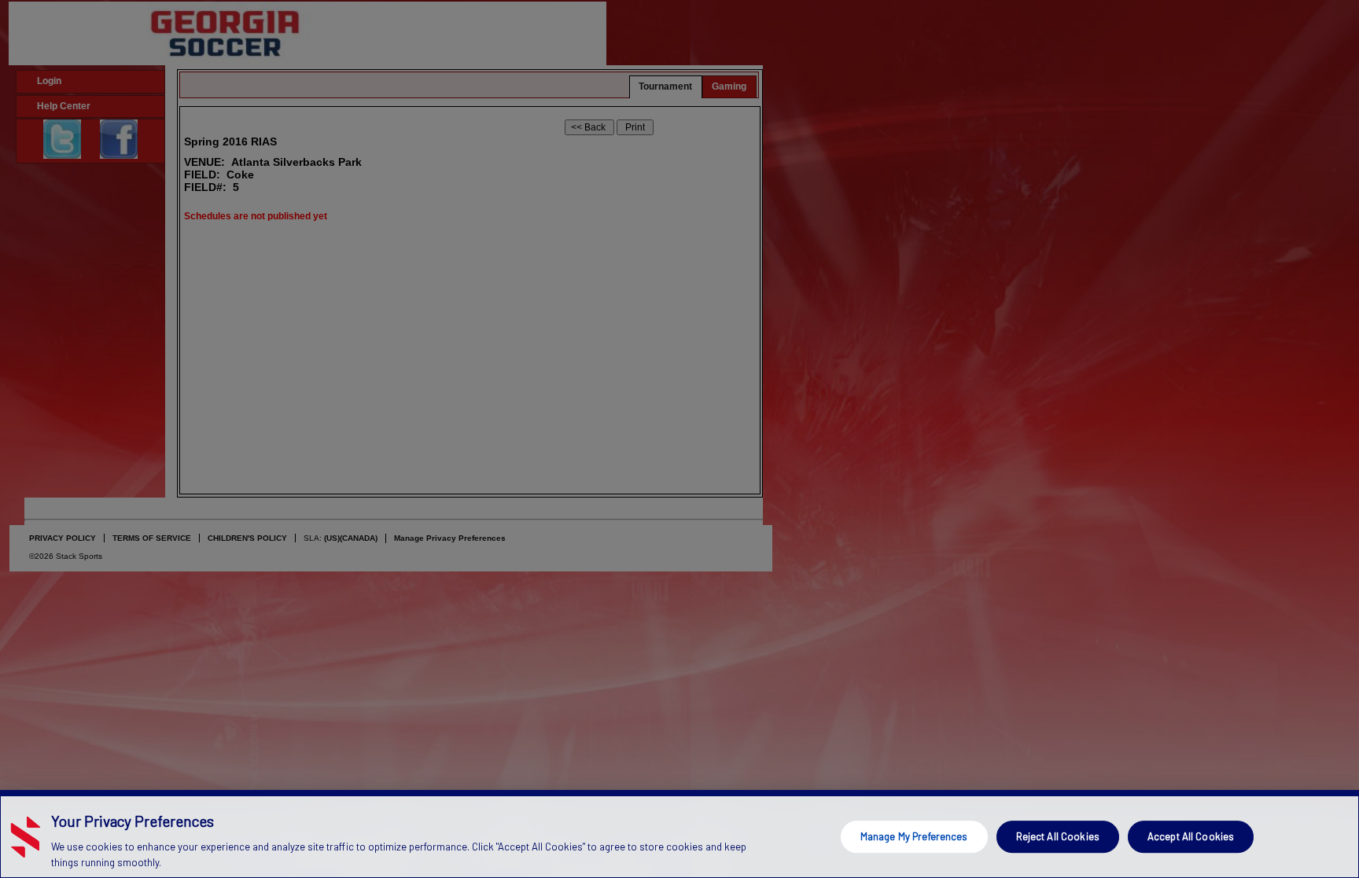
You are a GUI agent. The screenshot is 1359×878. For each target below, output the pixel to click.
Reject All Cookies (1057, 836)
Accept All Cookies (1190, 836)
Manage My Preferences (914, 836)
